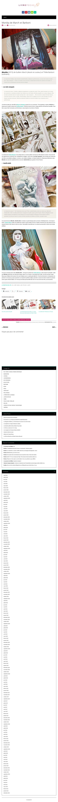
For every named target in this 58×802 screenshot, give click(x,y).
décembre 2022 (7, 567)
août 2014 (5, 776)
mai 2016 (5, 732)
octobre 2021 (6, 596)
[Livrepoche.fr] (29, 8)
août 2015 (5, 751)
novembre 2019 (7, 644)
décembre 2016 (7, 717)
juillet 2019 (6, 652)
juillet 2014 (6, 778)
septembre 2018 (7, 673)
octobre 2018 (6, 671)
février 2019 (6, 663)
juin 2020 (5, 629)
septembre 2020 (7, 623)
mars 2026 (6, 485)
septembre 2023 (7, 548)
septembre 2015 (7, 749)
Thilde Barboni (41, 322)
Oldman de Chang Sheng (8, 434)
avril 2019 (5, 659)
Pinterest (26, 12)
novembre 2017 (7, 694)
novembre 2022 (7, 569)
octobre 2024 (6, 521)
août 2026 (5, 475)
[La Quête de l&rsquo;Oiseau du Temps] (47, 304)
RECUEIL (5, 403)
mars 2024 (6, 535)
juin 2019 (5, 655)
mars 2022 (6, 586)
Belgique (21, 322)
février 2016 (6, 738)
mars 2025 (6, 510)
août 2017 (5, 701)
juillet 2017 (6, 703)
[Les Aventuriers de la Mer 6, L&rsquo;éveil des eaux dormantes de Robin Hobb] (28, 304)
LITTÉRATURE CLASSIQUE (9, 394)
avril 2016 (5, 734)
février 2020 (6, 638)
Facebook (23, 12)
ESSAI (5, 386)
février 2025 (6, 512)
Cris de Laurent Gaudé (7, 311)
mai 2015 (5, 757)
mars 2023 (6, 560)
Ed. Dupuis (25, 322)
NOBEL (5, 399)
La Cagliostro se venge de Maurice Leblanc (12, 423)
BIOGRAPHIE (6, 373)
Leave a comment (52, 25)
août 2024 (5, 525)
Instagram (29, 12)
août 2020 (5, 625)
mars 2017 (6, 711)
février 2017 (6, 713)
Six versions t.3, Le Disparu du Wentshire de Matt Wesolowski (15, 419)
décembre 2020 (7, 617)
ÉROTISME (28, 319)
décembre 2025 (7, 492)
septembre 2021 (7, 598)
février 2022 (6, 588)
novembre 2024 (7, 519)
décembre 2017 (7, 692)
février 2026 (6, 487)
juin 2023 (5, 554)
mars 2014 (6, 786)
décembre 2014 (7, 767)
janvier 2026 (6, 489)
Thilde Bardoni (12, 154)
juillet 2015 (6, 753)
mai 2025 (5, 506)
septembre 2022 (7, 573)
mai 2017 (5, 707)
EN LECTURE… (7, 382)
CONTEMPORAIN (7, 378)
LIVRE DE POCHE (7, 396)
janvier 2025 (6, 515)
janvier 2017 (6, 715)
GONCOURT (6, 390)
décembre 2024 (7, 517)
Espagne (30, 322)
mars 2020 (6, 636)
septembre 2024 (7, 523)
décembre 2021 (7, 592)
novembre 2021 (7, 594)
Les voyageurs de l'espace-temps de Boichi (12, 430)
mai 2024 (5, 531)
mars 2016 (6, 736)
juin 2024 (5, 529)
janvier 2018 (6, 690)
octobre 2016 (6, 721)
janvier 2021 (6, 615)
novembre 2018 (7, 669)
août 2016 (5, 726)
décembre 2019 (7, 642)
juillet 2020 (6, 627)
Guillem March (19, 106)
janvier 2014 (6, 790)
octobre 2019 (6, 646)
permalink (54, 322)
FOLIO (5, 388)
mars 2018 (6, 686)
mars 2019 (6, 661)
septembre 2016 (7, 724)
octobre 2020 (6, 621)
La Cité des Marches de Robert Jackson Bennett (13, 436)
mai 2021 (5, 606)
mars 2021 (6, 611)
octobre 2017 (6, 696)
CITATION (5, 376)
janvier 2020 (6, 640)
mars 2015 (6, 761)
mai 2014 (5, 782)
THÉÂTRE (6, 407)
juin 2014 (5, 780)
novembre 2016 (7, 719)
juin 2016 (5, 730)
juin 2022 (5, 579)
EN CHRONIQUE (7, 380)
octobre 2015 (6, 746)
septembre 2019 (7, 648)
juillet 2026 (6, 477)
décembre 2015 (7, 742)
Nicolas (5, 25)
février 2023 (6, 563)
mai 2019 (5, 657)
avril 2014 (5, 784)
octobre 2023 (6, 546)
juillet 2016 (6, 728)
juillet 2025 (6, 502)
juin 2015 (5, 755)
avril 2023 (5, 558)
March (18, 104)
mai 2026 (5, 481)
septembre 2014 (7, 774)
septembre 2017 (7, 698)
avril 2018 (5, 684)
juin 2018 (5, 680)
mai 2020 (5, 632)
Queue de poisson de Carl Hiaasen (10, 417)
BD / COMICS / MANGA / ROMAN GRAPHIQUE (16, 319)
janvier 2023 (6, 565)
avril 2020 (5, 634)
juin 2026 (5, 479)
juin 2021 (5, 604)
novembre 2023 (7, 544)
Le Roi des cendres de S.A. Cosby (10, 427)
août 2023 (5, 550)
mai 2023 (5, 556)
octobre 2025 (6, 496)
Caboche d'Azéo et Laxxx (8, 432)
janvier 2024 (6, 540)
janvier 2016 (6, 740)
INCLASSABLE (6, 392)
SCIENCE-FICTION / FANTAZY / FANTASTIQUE (13, 405)
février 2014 (6, 788)
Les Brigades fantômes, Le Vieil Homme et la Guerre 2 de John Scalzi (17, 421)
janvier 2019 (6, 665)
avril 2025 (5, 508)
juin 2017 (5, 705)
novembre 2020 (7, 619)
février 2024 (6, 538)
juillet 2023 (6, 552)
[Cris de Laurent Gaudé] (10, 304)
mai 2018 (5, 682)
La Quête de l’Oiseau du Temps (46, 311)
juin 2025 (5, 504)
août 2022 (5, 575)
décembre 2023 (7, 542)
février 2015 (6, 763)
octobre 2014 (6, 772)
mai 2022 (5, 581)
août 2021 (5, 600)
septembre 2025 (7, 498)
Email (32, 12)
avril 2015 (5, 759)
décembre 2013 (7, 792)
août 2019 (5, 650)
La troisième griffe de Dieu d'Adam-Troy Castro (13, 425)
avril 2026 (5, 483)
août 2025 (5, 500)
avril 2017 (5, 709)
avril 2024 (5, 533)
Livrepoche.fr (6, 285)
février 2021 (6, 613)
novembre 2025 (7, 494)
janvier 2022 (6, 590)
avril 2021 (5, 609)
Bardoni (23, 104)
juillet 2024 (6, 527)
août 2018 (5, 675)
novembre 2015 (7, 744)
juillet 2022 (6, 577)
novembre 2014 (7, 770)
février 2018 (6, 688)
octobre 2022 (6, 571)
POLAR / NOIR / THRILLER (9, 401)
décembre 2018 (7, 667)
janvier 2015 (6, 765)
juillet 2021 (6, 602)
